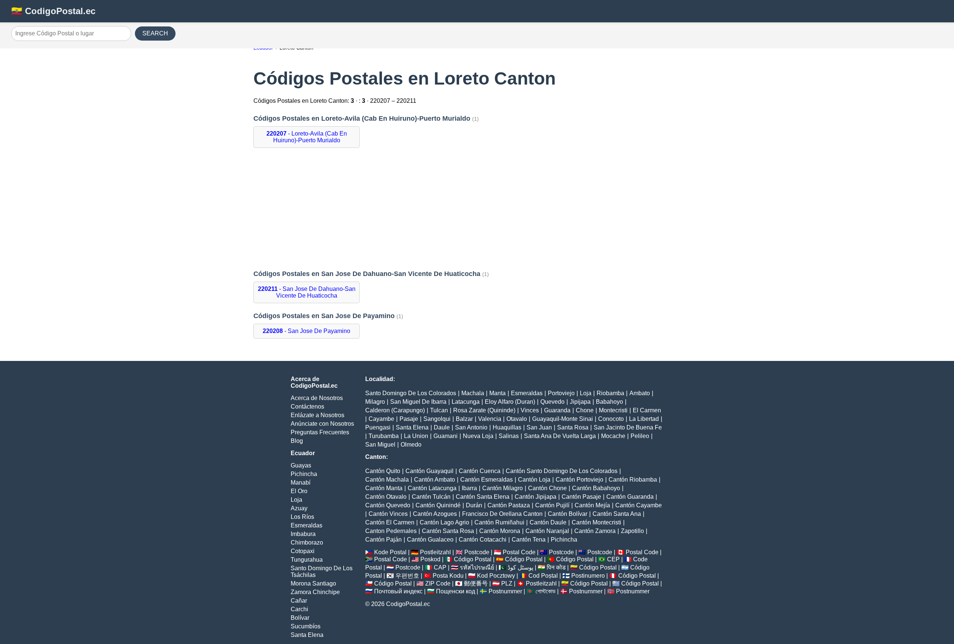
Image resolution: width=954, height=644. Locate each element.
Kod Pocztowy (496, 575)
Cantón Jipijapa (535, 497)
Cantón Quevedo (387, 505)
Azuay (299, 508)
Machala (472, 393)
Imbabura (303, 534)
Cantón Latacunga (432, 488)
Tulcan (439, 410)
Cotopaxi (303, 551)
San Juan (539, 427)
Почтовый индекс (398, 591)
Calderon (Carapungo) (395, 410)
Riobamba (610, 393)
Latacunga (466, 402)
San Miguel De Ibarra (418, 402)
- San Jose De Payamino (306, 331)
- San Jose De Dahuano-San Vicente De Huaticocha (307, 292)
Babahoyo (609, 402)
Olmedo (411, 444)
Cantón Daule (548, 522)
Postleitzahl (435, 552)
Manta (497, 393)
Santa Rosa (572, 427)
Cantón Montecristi (596, 522)
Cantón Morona (499, 531)
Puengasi (378, 427)
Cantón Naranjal (547, 531)
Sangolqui (437, 419)
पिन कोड (556, 567)
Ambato (639, 393)
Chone (585, 410)
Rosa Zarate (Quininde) (484, 410)
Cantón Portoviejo (579, 479)
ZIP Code (438, 583)
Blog (297, 441)
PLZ (506, 583)
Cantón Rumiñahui (499, 522)
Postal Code (519, 552)
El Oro (299, 491)
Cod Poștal (543, 575)
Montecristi (613, 410)
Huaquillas (507, 427)
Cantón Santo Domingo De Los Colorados (561, 471)
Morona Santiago (313, 583)
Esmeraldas (306, 525)
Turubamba (384, 436)
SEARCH (155, 33)
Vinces (530, 410)
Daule (442, 427)
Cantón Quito (382, 471)
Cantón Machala (387, 479)
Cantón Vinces (388, 514)
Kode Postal (390, 552)
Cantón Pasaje (581, 497)
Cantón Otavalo (386, 497)
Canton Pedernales (391, 531)
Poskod (430, 559)
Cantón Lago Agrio (444, 522)
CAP (440, 567)
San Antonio (471, 427)
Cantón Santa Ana (617, 514)
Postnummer (505, 591)
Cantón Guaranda (630, 497)
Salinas (509, 436)
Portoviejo (561, 393)
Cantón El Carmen (389, 522)
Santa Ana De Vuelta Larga (560, 436)
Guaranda (557, 410)
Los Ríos (302, 517)
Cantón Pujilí (552, 505)
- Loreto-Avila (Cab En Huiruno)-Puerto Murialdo (306, 136)
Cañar (299, 600)
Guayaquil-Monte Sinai (562, 419)
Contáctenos (307, 406)
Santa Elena (307, 635)
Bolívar (300, 618)
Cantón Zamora (595, 531)
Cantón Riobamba (633, 479)
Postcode (476, 552)
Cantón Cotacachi (482, 539)
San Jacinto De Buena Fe (628, 427)
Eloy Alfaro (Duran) (510, 402)
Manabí (300, 482)
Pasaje (408, 419)
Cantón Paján (383, 539)
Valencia (489, 419)
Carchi (299, 609)
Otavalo (516, 419)
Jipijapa (580, 402)
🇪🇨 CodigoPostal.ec (53, 11)
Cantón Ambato (434, 479)
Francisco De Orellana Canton (502, 514)
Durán (474, 505)
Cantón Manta (383, 488)
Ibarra (469, 488)
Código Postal (473, 559)
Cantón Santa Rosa (448, 531)
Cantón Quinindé (438, 505)
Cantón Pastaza (508, 505)
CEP (613, 559)
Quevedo (552, 402)
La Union (416, 436)
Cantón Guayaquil (429, 471)
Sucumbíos (305, 626)
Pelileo (640, 436)
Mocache (613, 436)
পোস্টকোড (546, 591)
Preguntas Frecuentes (320, 432)
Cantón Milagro (502, 488)
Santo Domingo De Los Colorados (410, 393)
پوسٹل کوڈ (520, 567)
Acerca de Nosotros (317, 398)
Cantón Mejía (592, 505)
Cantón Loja (534, 479)
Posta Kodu (448, 575)
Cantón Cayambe (638, 505)
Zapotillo (632, 531)
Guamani (445, 436)
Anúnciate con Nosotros (322, 424)
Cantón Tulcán (431, 497)
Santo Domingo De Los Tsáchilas (322, 571)
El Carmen (647, 410)
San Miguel (380, 444)
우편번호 (407, 575)
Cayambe (381, 419)
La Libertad (644, 419)
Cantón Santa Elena (482, 497)
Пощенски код (455, 591)
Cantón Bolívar (567, 514)
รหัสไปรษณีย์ (477, 567)
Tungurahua (307, 559)
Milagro (375, 402)
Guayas (301, 465)
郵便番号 (476, 583)
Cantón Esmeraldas (486, 479)
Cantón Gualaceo (430, 539)
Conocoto (611, 419)
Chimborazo (307, 542)
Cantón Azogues (435, 514)
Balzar (464, 419)
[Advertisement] (477, 209)
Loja (296, 500)
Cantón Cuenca (479, 471)
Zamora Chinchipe (315, 592)
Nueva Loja (478, 436)
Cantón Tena (529, 539)
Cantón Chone (547, 488)
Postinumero (588, 575)
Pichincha (304, 474)
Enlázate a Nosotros (317, 415)
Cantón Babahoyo (596, 488)
